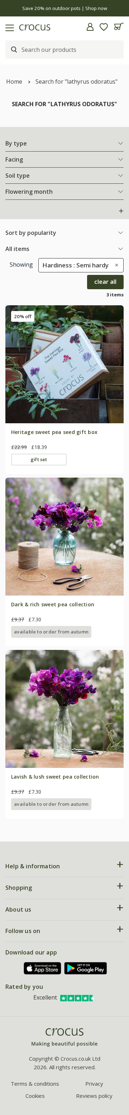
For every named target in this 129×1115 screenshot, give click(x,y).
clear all (105, 281)
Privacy (94, 1083)
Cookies (35, 1095)
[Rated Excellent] (78, 997)
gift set (38, 459)
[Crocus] (64, 1037)
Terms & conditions (35, 1083)
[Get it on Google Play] (86, 968)
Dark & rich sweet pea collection (52, 604)
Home (14, 81)
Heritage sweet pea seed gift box (54, 432)
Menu (8, 27)
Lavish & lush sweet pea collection (55, 776)
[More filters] (121, 211)
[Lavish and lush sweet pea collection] (64, 709)
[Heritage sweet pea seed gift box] (64, 364)
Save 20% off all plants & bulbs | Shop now (65, 8)
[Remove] (115, 265)
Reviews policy (94, 1095)
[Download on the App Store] (43, 968)
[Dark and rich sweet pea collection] (64, 537)
